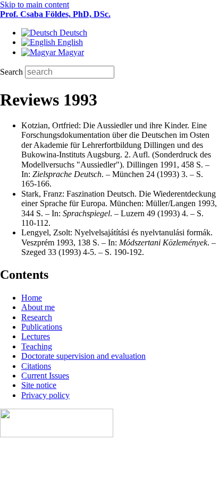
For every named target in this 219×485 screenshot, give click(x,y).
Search (12, 71)
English (69, 42)
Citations (36, 366)
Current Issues (45, 375)
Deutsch (72, 32)
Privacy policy (45, 395)
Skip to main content (34, 4)
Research (36, 317)
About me (38, 307)
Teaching (36, 346)
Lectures (35, 336)
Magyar (70, 52)
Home (31, 297)
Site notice (38, 385)
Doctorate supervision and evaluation (83, 355)
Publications (41, 326)
